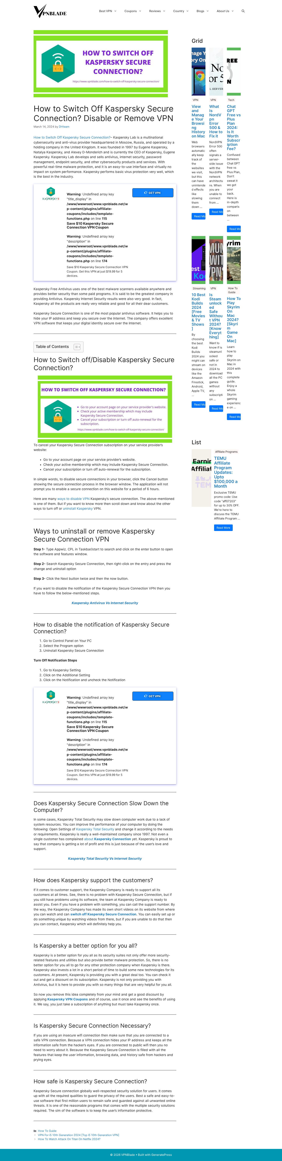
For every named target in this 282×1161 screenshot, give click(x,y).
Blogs (200, 11)
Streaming (199, 288)
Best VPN (105, 11)
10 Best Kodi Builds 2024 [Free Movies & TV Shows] (198, 312)
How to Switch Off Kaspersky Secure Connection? (72, 137)
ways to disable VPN (73, 499)
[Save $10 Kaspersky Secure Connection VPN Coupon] (50, 194)
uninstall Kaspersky (78, 508)
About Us (223, 11)
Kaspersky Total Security (95, 829)
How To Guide (47, 1130)
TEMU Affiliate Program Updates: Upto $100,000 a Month (226, 472)
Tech (231, 100)
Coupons (131, 11)
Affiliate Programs (226, 451)
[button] (243, 11)
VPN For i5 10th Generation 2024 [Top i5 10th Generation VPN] (78, 1135)
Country (178, 11)
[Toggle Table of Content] (75, 347)
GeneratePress (161, 1155)
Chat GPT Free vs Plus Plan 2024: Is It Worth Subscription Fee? (234, 127)
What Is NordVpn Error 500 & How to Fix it (216, 121)
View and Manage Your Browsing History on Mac (198, 121)
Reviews (155, 11)
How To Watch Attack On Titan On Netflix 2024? (69, 1139)
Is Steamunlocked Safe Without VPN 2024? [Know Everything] (216, 316)
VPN (195, 100)
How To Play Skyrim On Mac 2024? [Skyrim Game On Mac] (234, 319)
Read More (199, 216)
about (107, 839)
